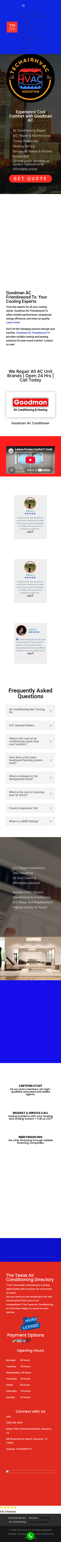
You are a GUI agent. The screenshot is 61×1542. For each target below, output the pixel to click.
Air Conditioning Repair (29, 130)
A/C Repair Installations (29, 868)
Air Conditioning (17, 1521)
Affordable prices (25, 169)
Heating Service (24, 146)
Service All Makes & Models (32, 151)
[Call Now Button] (30, 1536)
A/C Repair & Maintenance (32, 136)
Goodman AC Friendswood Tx (33, 332)
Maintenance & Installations (31, 897)
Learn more (12, 322)
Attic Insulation (23, 873)
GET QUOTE (30, 178)
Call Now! (30, 922)
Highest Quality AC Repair (30, 907)
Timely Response (25, 141)
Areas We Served (17, 1517)
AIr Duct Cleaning (24, 878)
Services (33, 1517)
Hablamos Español (30, 1254)
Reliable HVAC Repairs (28, 892)
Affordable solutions (26, 883)
